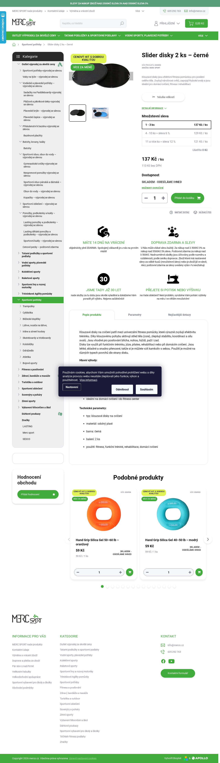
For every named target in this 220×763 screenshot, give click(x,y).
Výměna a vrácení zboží (82, 11)
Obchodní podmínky (23, 687)
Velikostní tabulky (21, 671)
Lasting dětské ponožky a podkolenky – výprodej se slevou (41, 233)
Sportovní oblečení (32, 388)
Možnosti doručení (152, 188)
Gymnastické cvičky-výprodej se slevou (40, 165)
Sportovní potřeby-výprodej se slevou (42, 70)
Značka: (151, 68)
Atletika (27, 357)
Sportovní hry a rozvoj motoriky (34, 286)
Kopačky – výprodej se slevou (39, 197)
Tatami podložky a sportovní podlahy (37, 255)
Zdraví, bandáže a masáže (36, 375)
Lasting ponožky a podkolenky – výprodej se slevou (41, 224)
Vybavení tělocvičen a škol (36, 407)
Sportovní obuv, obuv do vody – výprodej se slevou (39, 156)
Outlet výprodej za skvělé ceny (38, 64)
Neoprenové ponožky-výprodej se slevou (41, 174)
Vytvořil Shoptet (172, 758)
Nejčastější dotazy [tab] (179, 314)
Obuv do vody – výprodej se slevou (42, 191)
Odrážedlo (28, 350)
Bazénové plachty (33, 135)
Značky (26, 420)
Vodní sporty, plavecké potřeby (34, 264)
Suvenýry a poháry (32, 394)
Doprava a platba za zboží (26, 660)
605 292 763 (174, 651)
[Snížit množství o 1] (77, 572)
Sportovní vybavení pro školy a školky (32, 682)
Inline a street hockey (34, 331)
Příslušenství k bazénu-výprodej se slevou (41, 128)
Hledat (122, 23)
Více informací (88, 380)
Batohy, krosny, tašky (34, 142)
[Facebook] (163, 660)
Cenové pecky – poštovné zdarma (41, 247)
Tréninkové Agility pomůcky (37, 293)
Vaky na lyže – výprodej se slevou (40, 76)
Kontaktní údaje (56, 11)
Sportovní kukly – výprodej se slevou (43, 240)
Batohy (27, 148)
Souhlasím (146, 389)
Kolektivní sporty (31, 271)
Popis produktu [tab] (91, 314)
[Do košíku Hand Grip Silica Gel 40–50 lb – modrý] (199, 572)
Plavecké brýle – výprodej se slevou (42, 110)
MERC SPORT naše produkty (27, 11)
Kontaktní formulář (178, 673)
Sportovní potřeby (31, 300)
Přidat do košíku (184, 198)
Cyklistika (28, 312)
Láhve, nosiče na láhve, (35, 325)
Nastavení (72, 387)
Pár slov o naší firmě (23, 666)
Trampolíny (29, 306)
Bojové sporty (30, 363)
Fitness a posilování (33, 369)
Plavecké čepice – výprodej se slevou (39, 118)
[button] (102, 586)
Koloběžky (28, 344)
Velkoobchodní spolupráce (26, 677)
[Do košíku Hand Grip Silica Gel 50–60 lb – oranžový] (129, 572)
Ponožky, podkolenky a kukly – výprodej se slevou (39, 214)
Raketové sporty (31, 278)
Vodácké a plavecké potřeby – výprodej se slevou (38, 84)
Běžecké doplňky (31, 319)
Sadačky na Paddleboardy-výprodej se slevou (42, 94)
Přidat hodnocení (30, 494)
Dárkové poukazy (31, 413)
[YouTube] (171, 660)
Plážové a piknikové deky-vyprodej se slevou (42, 103)
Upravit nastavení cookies (82, 758)
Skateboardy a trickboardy (37, 337)
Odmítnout (122, 389)
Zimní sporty (28, 401)
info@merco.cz (176, 645)
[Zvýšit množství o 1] (120, 572)
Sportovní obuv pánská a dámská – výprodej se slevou (42, 183)
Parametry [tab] (134, 314)
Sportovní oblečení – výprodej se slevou (40, 205)
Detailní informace (152, 108)
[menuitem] (36, 35)
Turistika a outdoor (32, 382)
